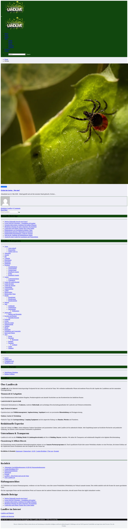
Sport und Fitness (9, 333)
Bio (5, 256)
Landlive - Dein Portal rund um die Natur (16, 476)
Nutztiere (11, 45)
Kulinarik (7, 319)
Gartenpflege (8, 287)
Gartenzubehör (8, 289)
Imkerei (6, 302)
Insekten (10, 341)
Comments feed (9, 361)
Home (6, 33)
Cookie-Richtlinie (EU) (11, 469)
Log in (6, 358)
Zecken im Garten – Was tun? (10, 190)
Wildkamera (15, 311)
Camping (7, 258)
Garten (7, 37)
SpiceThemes (62, 519)
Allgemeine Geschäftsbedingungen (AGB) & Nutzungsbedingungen (24, 467)
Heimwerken (8, 292)
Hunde (10, 42)
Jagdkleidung (12, 307)
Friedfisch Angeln (13, 272)
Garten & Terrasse (9, 285)
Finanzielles (11, 250)
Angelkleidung (12, 267)
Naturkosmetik (8, 324)
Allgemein (4, 186)
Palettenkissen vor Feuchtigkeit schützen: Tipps (18, 230)
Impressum (7, 472)
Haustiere (11, 338)
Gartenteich (11, 280)
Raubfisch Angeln (13, 275)
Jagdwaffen (7, 312)
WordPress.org (8, 363)
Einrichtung (7, 260)
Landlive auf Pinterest (7, 513)
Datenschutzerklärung (10, 471)
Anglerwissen (12, 270)
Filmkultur (7, 263)
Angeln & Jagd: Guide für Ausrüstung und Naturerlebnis (21, 237)
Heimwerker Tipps (10, 294)
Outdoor (6, 326)
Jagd (5, 304)
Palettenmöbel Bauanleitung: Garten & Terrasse (18, 233)
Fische (10, 44)
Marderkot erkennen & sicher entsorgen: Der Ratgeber (20, 226)
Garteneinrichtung (13, 278)
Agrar (6, 35)
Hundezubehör (12, 301)
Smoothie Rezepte (13, 317)
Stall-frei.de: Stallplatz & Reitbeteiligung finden (18, 235)
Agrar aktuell (12, 248)
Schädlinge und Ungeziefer (12, 331)
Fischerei (7, 49)
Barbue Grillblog (9, 374)
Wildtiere (11, 47)
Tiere (6, 38)
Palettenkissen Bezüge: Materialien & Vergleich (18, 232)
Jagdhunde (11, 306)
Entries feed (8, 359)
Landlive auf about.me (7, 516)
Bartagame (15, 339)
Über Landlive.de (9, 477)
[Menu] (1, 16)
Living (7, 51)
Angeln (6, 255)
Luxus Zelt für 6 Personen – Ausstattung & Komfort (19, 223)
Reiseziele (7, 329)
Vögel (10, 346)
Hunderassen (12, 299)
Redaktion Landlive (6, 208)
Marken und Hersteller (15, 314)
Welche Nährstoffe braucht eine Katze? (16, 221)
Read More (4, 210)
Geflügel (14, 345)
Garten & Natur (9, 284)
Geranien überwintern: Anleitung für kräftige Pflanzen (20, 225)
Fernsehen (7, 262)
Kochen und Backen (10, 316)
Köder (10, 273)
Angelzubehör (12, 268)
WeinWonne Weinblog (11, 372)
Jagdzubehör (12, 309)
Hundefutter (11, 297)
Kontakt (6, 474)
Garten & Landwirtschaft (11, 282)
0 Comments (16, 208)
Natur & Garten (9, 323)
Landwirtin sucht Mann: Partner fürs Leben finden (19, 228)
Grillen (6, 290)
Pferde (10, 40)
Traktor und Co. (13, 251)
